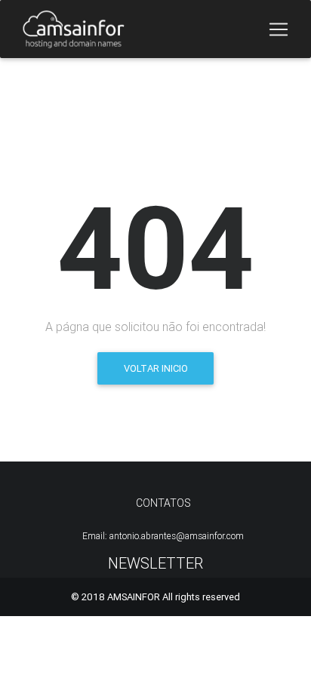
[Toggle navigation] (278, 29)
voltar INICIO (156, 368)
